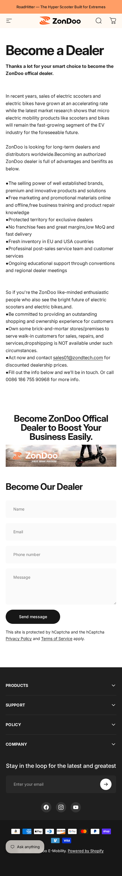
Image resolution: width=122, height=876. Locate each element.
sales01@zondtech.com (78, 357)
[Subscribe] (106, 784)
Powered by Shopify (86, 850)
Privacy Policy (19, 638)
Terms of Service (56, 638)
